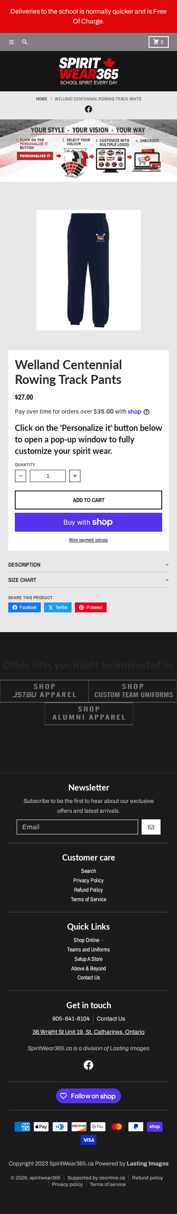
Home (41, 99)
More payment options (88, 540)
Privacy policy (67, 1184)
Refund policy (147, 1178)
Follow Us (89, 740)
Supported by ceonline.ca (96, 1178)
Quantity (25, 464)
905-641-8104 (71, 1019)
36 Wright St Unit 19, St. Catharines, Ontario (88, 1032)
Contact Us (111, 1019)
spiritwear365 (45, 1178)
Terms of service (108, 1184)
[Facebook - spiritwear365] (88, 109)
